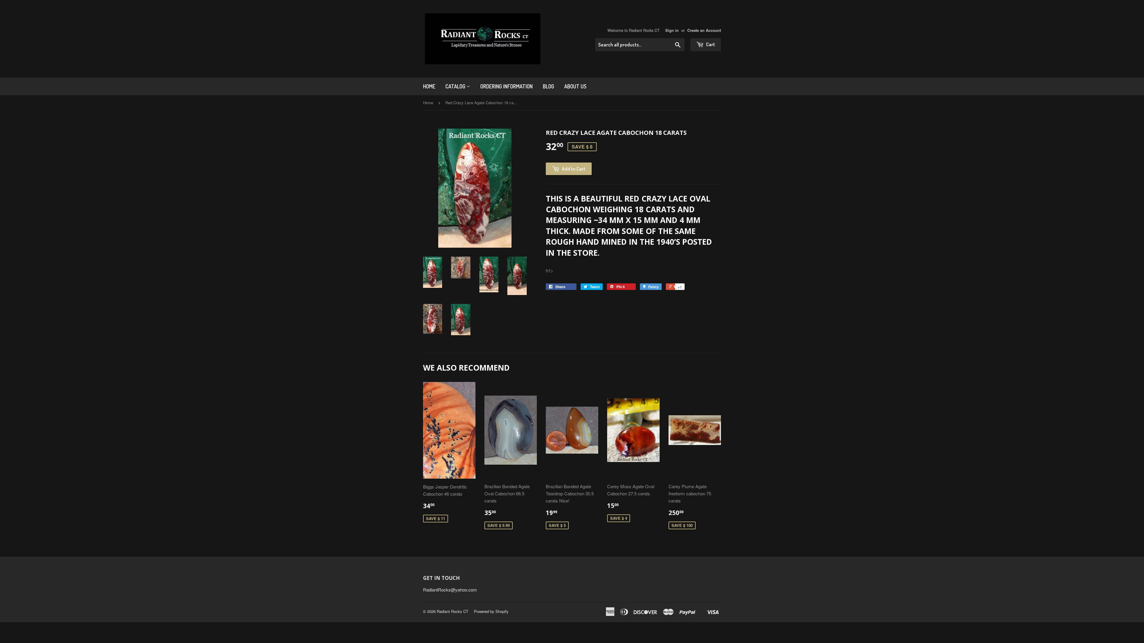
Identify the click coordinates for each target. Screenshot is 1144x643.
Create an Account (704, 30)
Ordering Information (506, 86)
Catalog (456, 86)
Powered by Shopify (491, 611)
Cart (710, 44)
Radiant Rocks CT (452, 611)
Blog (548, 86)
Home (429, 86)
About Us (575, 86)
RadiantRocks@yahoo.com (450, 589)
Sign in (672, 30)
